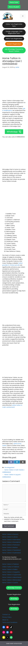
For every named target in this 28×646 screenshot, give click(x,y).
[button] (14, 588)
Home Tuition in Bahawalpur (11, 580)
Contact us (6, 614)
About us (5, 620)
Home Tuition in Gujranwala (11, 575)
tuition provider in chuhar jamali (12, 264)
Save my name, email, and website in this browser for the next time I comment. (14, 519)
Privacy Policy (7, 617)
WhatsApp (14, 599)
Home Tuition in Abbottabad (11, 577)
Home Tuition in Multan (10, 547)
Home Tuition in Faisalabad (11, 550)
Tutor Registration (14, 604)
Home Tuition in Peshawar (11, 545)
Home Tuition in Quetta (10, 583)
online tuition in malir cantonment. (12, 406)
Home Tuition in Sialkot (10, 569)
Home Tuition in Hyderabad (11, 553)
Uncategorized (9, 467)
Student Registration (14, 594)
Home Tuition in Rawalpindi (11, 542)
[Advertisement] (14, 85)
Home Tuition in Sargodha (11, 572)
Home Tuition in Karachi (10, 534)
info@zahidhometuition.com (11, 559)
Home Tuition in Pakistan (10, 564)
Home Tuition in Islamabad (11, 540)
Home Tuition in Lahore (10, 537)
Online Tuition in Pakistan (10, 567)
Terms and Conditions (9, 622)
